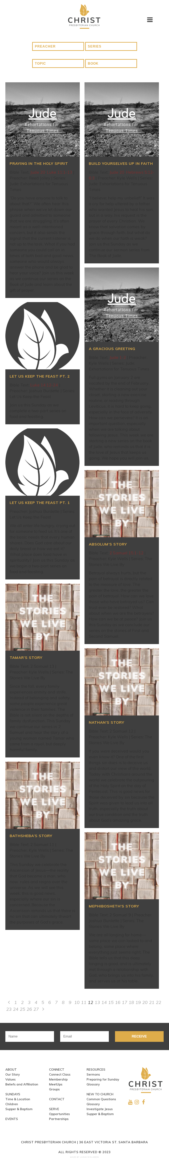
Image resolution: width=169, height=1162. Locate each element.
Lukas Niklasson (89, 1157)
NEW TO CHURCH (100, 1094)
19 (138, 1002)
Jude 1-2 (117, 357)
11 (83, 1002)
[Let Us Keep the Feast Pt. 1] (42, 462)
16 (117, 1002)
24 (15, 1009)
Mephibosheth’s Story (114, 906)
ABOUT (11, 1069)
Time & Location (17, 1099)
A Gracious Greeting (112, 348)
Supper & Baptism (19, 1109)
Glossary (93, 1084)
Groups (54, 1089)
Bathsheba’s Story (31, 835)
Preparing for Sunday (103, 1079)
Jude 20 (37, 172)
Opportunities (59, 1114)
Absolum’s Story (108, 544)
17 (124, 1002)
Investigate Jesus (100, 1109)
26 (29, 1009)
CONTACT (57, 1099)
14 (104, 1002)
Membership (58, 1079)
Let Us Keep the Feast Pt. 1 (40, 502)
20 (145, 1002)
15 (111, 1002)
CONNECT (56, 1069)
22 (158, 1002)
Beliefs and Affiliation (21, 1084)
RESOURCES (96, 1069)
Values (10, 1079)
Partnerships (59, 1119)
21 (151, 1002)
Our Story (12, 1074)
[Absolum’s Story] (121, 503)
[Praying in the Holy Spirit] (42, 119)
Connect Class (59, 1074)
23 (9, 1009)
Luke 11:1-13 (59, 172)
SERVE (54, 1109)
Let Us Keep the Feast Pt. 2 (40, 376)
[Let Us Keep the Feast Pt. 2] (42, 335)
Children (11, 1104)
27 (36, 1009)
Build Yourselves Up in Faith (121, 163)
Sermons (93, 1074)
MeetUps (55, 1084)
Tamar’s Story (26, 657)
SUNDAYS (12, 1094)
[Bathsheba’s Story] (42, 795)
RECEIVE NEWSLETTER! (139, 1038)
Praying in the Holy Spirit (39, 163)
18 (131, 1002)
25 (22, 1009)
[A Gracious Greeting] (121, 305)
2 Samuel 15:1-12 (126, 552)
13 (97, 1002)
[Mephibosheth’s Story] (121, 865)
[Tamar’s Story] (42, 617)
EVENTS (11, 1119)
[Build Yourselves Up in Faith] (121, 119)
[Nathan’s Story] (121, 681)
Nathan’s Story (106, 722)
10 (77, 1002)
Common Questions (101, 1099)
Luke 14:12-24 (44, 384)
